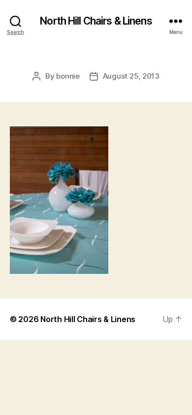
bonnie (67, 76)
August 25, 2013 (131, 76)
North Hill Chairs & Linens (96, 21)
